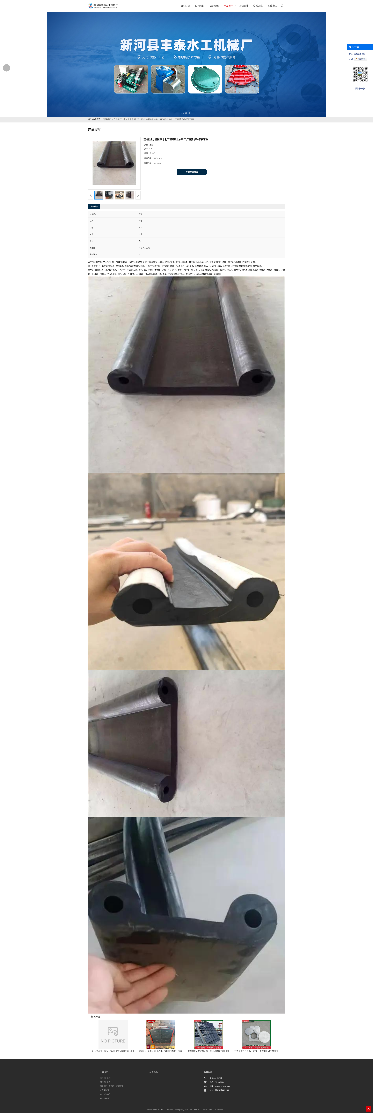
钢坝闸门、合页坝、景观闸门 (111, 1086)
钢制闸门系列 (105, 1082)
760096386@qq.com (222, 1086)
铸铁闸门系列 (105, 1078)
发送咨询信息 (192, 172)
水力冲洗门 (104, 1090)
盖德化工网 (207, 1110)
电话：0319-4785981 (217, 1082)
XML (190, 1110)
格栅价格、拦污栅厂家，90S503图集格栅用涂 (208, 1051)
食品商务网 (219, 1110)
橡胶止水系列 (129, 119)
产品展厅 (118, 119)
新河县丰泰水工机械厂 (156, 1110)
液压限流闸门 (105, 1094)
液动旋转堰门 (105, 1099)
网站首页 (107, 119)
